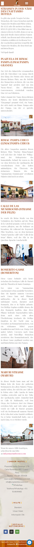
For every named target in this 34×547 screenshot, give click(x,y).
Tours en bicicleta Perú (10, 536)
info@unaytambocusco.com (14, 453)
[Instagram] (11, 532)
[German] (3, 3)
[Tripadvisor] (17, 532)
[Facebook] (6, 532)
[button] (26, 3)
